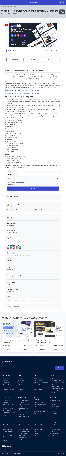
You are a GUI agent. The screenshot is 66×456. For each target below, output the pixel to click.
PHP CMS (37, 387)
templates (16, 306)
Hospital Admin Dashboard (23, 434)
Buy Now (34, 188)
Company (53, 422)
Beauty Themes (55, 406)
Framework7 (38, 424)
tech (27, 303)
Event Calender (39, 380)
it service (36, 300)
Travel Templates (23, 429)
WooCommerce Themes (38, 398)
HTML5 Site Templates (25, 398)
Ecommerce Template (24, 424)
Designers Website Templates (24, 401)
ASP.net (20, 422)
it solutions (44, 300)
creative (24, 300)
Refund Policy (55, 431)
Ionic (36, 433)
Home (2, 6)
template (9, 306)
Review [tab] (33, 59)
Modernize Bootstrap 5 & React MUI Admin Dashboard (16, 341)
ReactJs (21, 384)
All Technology (55, 433)
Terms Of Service (56, 429)
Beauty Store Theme (8, 427)
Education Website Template (56, 403)
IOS (36, 435)
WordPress (48, 339)
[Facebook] (56, 454)
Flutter (37, 431)
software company (12, 303)
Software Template (24, 412)
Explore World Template (9, 412)
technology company (35, 303)
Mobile (36, 422)
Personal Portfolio (7, 387)
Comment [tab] (51, 59)
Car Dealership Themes (9, 408)
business (9, 300)
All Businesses (55, 435)
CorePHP (37, 384)
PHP (35, 375)
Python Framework (56, 380)
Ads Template (22, 414)
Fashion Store (38, 406)
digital (30, 300)
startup (21, 303)
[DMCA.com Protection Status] (33, 446)
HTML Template (6, 375)
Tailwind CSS (6, 382)
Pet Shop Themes (56, 408)
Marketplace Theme (40, 409)
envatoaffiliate (7, 14)
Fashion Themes (7, 424)
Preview (24, 349)
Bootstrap (13, 6)
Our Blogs (54, 424)
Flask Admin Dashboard (58, 386)
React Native (38, 427)
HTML (7, 6)
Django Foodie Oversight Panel (58, 383)
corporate (17, 300)
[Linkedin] (63, 454)
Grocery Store (38, 413)
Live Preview (14, 51)
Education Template (8, 384)
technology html (48, 303)
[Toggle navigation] (5, 2)
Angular (21, 389)
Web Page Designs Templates (24, 405)
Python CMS (55, 378)
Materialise (6, 380)
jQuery (21, 382)
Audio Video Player (24, 416)
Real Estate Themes (8, 410)
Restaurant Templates (24, 427)
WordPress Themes (8, 398)
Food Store (54, 411)
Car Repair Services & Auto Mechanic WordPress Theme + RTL (47, 341)
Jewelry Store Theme (40, 411)
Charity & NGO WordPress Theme (7, 401)
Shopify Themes (55, 398)
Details (10, 349)
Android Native (39, 429)
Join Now (60, 368)
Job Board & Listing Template (56, 391)
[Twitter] (58, 454)
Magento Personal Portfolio (7, 439)
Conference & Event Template (24, 409)
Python (52, 375)
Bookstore (54, 413)
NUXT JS (21, 380)
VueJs (20, 378)
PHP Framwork (39, 389)
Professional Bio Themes (58, 388)
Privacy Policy (55, 427)
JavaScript (21, 375)
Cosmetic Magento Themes (8, 432)
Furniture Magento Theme (7, 436)
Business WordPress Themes (8, 405)
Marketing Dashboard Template (24, 438)
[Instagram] (61, 454)
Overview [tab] (15, 59)
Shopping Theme (7, 429)
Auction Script (38, 378)
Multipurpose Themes (40, 404)
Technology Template (8, 389)
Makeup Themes (39, 402)
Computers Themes (8, 415)
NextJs (21, 387)
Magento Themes (7, 422)
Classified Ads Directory (41, 382)
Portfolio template (56, 400)
